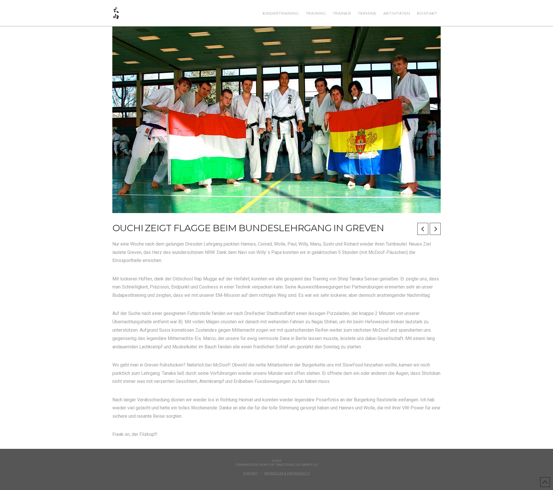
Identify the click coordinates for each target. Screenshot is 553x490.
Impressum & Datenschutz (287, 473)
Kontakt (250, 473)
